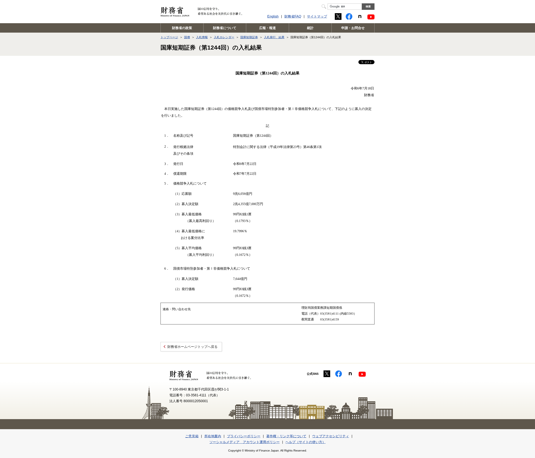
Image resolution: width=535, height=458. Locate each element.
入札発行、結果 (274, 37)
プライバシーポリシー (243, 436)
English (273, 16)
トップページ (169, 37)
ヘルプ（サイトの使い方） (305, 442)
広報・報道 (267, 28)
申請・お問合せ (353, 28)
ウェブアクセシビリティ (330, 436)
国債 (187, 37)
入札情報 (202, 37)
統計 (310, 28)
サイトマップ (317, 16)
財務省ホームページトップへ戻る (192, 346)
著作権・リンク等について (286, 436)
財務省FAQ (292, 16)
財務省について (224, 28)
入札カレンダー (224, 37)
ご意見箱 (192, 436)
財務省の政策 (182, 28)
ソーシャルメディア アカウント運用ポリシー (244, 442)
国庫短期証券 (249, 37)
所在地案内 (212, 436)
